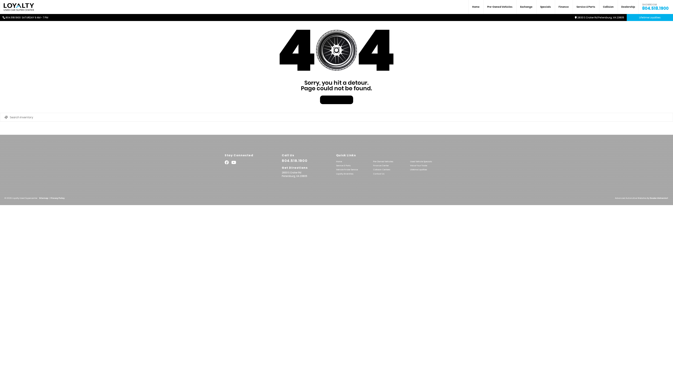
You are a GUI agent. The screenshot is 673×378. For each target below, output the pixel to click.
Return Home (336, 100)
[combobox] (336, 117)
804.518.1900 (655, 7)
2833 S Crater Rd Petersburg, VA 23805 (600, 17)
